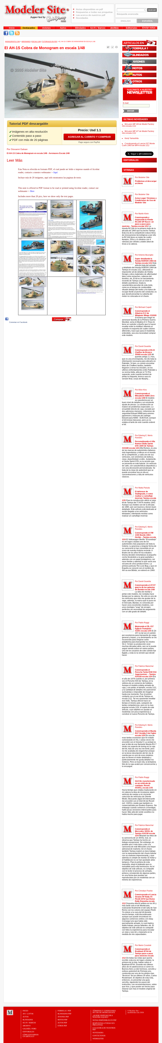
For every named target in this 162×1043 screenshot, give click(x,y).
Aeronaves (26, 41)
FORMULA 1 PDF (64, 1011)
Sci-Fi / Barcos (29, 1023)
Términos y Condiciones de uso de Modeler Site (104, 1011)
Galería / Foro (29, 1029)
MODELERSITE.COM (12, 41)
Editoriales (28, 1032)
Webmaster (98, 1039)
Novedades (98, 1033)
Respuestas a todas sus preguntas (104, 1024)
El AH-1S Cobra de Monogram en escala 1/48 (44, 48)
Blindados (28, 1020)
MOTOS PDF (62, 1020)
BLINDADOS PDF (64, 1014)
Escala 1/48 (36, 41)
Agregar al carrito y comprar (89, 136)
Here (32, 191)
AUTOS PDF (62, 1023)
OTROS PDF (62, 1026)
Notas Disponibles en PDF (104, 1020)
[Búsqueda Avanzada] (127, 15)
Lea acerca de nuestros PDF (104, 1029)
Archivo (27, 1026)
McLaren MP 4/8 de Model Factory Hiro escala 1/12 (138, 125)
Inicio (25, 1011)
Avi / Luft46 (28, 1014)
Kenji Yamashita (132, 138)
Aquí (55, 172)
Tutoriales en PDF (49, 41)
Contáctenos (99, 1036)
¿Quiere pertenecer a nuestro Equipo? (103, 1016)
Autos (25, 1017)
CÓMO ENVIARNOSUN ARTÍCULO (30, 1035)
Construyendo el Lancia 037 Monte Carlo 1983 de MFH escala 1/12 (138, 144)
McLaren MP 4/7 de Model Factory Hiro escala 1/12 (138, 132)
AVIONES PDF (63, 1017)
